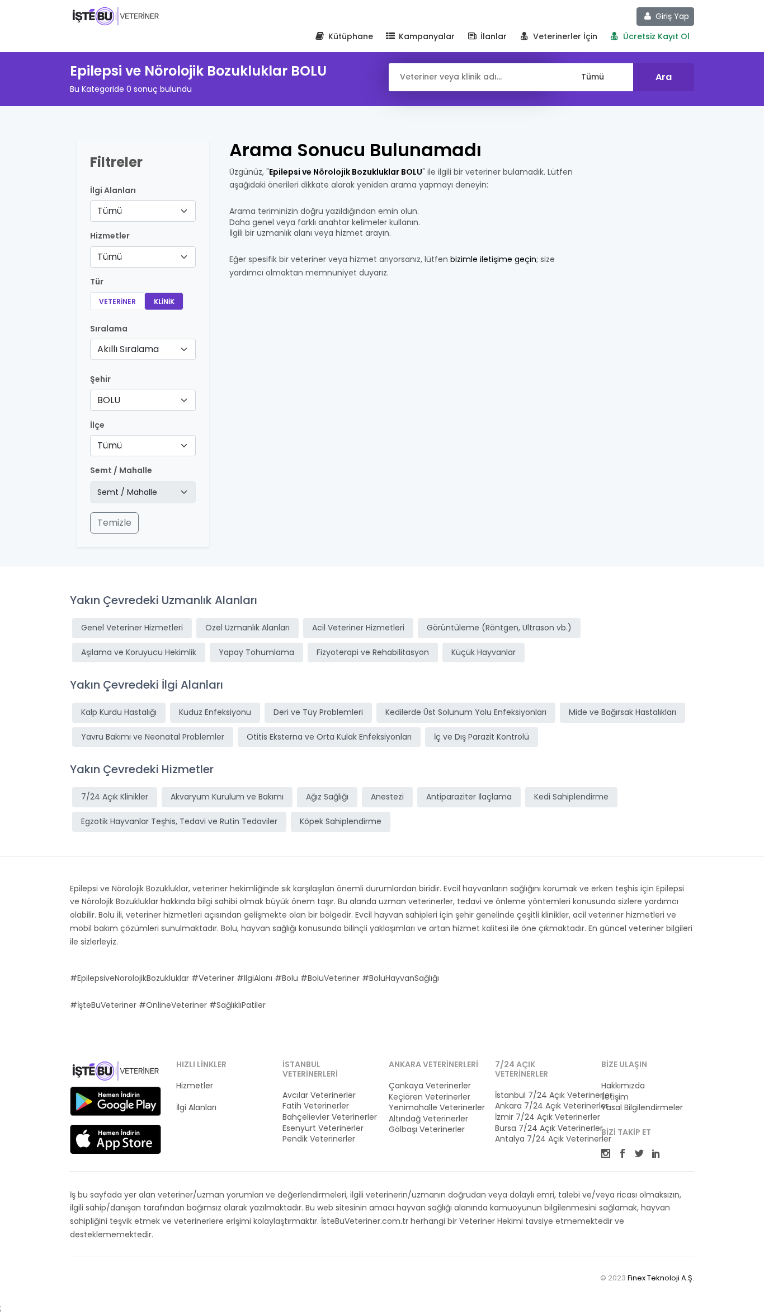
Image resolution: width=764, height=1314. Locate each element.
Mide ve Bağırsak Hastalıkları (622, 712)
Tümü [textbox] (109, 210)
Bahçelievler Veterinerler (328, 1117)
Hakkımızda (623, 1086)
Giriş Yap (671, 16)
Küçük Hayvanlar (483, 652)
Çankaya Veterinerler (430, 1086)
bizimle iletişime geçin (493, 259)
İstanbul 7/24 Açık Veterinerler (541, 1095)
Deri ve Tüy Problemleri (318, 712)
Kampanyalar (426, 36)
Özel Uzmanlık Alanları (247, 627)
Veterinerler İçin (564, 36)
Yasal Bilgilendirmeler (642, 1107)
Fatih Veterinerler (315, 1106)
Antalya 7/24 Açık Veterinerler (541, 1139)
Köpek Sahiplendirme (340, 821)
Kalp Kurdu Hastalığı (119, 712)
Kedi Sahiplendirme (571, 796)
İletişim (615, 1097)
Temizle (114, 522)
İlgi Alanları (113, 190)
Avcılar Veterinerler (319, 1095)
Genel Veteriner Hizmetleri (132, 627)
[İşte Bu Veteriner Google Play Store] (115, 1101)
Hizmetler (194, 1086)
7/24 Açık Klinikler (114, 796)
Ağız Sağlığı (327, 796)
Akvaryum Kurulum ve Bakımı (227, 796)
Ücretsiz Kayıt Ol (655, 36)
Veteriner (117, 301)
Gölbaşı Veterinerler (427, 1129)
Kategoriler (197, 1097)
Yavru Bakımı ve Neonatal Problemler (152, 736)
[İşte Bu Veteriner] (115, 1072)
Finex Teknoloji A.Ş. (661, 1278)
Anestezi (387, 796)
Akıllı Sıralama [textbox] (128, 349)
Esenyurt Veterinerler (323, 1128)
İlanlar (492, 36)
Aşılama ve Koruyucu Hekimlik (138, 652)
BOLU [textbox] (108, 400)
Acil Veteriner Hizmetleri (358, 627)
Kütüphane (349, 36)
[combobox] (143, 211)
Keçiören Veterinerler (429, 1097)
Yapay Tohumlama (256, 652)
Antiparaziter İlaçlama (469, 796)
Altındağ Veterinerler (428, 1119)
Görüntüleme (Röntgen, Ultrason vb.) (499, 627)
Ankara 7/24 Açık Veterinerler (541, 1106)
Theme (115, 16)
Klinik (164, 301)
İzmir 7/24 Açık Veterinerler (541, 1117)
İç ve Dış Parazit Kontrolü (481, 736)
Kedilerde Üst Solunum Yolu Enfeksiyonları (465, 712)
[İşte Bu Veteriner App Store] (115, 1139)
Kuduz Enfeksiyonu (215, 712)
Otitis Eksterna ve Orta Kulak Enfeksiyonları (329, 736)
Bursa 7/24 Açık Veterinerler (541, 1128)
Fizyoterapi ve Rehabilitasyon (373, 652)
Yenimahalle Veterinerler (435, 1107)
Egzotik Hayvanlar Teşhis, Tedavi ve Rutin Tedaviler (179, 821)
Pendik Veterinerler (318, 1139)
